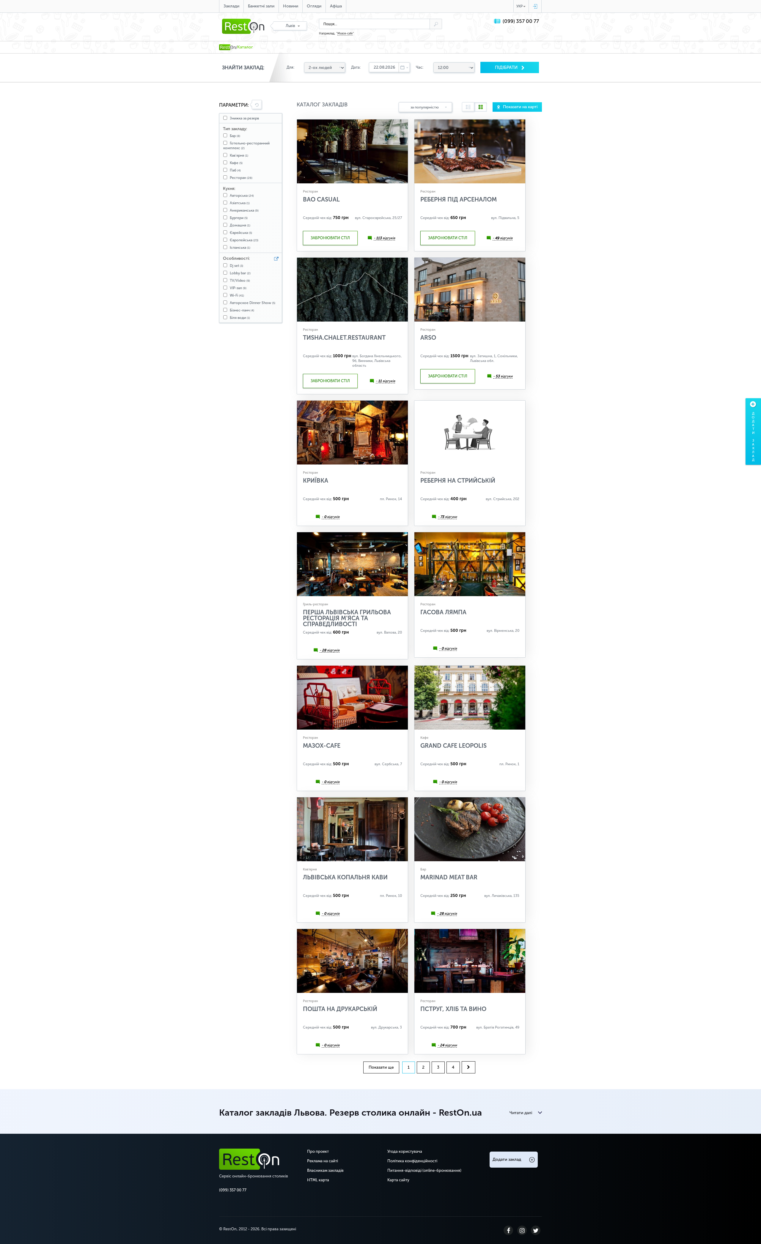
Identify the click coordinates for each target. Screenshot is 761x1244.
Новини (290, 6)
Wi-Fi (237, 295)
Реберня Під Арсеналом (458, 199)
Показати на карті (520, 106)
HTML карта (318, 1180)
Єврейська (241, 233)
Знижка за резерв (244, 118)
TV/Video (240, 280)
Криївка (315, 481)
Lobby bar (240, 273)
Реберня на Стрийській (457, 481)
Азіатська (240, 203)
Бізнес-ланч (242, 310)
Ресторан (241, 178)
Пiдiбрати (507, 67)
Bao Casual (321, 199)
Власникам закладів (325, 1170)
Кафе (236, 163)
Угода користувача (404, 1151)
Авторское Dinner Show (252, 303)
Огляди (314, 6)
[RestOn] (227, 47)
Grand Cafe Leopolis (453, 746)
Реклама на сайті (322, 1161)
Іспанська (240, 247)
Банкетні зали (261, 6)
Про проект (318, 1151)
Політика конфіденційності (412, 1161)
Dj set (236, 266)
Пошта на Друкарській (340, 1009)
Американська (244, 210)
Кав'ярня (239, 155)
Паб (235, 170)
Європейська (244, 240)
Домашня (240, 225)
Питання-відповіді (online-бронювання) (424, 1170)
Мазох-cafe (345, 33)
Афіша (336, 6)
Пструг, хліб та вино (453, 1009)
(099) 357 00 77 (521, 21)
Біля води (240, 318)
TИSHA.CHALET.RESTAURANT (344, 338)
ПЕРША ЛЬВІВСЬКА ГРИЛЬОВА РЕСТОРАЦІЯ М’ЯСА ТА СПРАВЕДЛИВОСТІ (347, 618)
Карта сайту (398, 1180)
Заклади (231, 6)
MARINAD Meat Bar (448, 877)
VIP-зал (238, 288)
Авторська (242, 195)
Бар (235, 136)
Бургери (239, 218)
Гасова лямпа (443, 612)
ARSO (428, 338)
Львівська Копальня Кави (345, 877)
